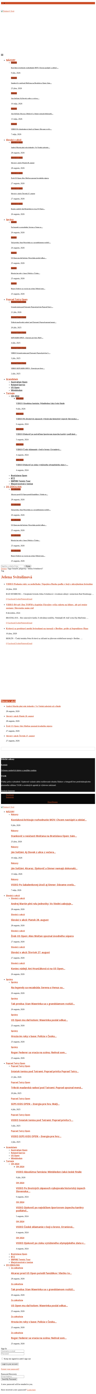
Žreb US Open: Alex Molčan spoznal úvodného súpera (30, 178)
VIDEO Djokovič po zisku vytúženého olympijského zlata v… (42, 465)
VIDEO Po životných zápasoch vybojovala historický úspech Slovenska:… (47, 419)
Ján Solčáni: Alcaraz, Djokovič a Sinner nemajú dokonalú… (32, 114)
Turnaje (10, 393)
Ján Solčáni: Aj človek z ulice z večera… (25, 98)
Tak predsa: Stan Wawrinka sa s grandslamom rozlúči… (31, 242)
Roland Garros (18, 384)
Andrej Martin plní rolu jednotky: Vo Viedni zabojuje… (30, 147)
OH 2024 (15, 396)
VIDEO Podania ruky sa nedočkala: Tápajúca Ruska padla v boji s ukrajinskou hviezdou (49, 584)
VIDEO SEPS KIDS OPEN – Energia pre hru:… (28, 368)
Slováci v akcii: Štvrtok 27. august (23, 193)
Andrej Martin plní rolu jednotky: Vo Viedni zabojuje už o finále (33, 706)
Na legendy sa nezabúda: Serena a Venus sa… (27, 227)
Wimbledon (16, 390)
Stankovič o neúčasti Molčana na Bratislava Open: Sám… (31, 83)
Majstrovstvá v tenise (22, 483)
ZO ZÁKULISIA (14, 486)
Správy (10, 219)
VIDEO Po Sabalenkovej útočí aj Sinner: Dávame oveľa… (31, 129)
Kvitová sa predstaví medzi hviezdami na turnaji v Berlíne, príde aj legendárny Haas (47, 628)
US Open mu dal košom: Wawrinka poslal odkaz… (28, 258)
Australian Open (19, 382)
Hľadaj (28, 566)
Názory (14, 63)
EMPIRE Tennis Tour (20, 481)
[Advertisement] (48, 31)
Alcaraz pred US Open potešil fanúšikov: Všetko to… (29, 494)
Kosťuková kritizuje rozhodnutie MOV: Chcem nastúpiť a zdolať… (34, 68)
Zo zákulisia (16, 489)
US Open (15, 387)
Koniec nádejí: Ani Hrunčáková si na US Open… (28, 209)
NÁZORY (10, 60)
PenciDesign (53, 802)
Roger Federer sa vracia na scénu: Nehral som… (28, 289)
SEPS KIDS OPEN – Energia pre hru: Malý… (27, 338)
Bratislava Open (19, 475)
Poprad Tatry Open (17, 299)
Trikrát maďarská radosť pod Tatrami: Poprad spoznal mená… (33, 322)
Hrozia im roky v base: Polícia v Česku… (25, 273)
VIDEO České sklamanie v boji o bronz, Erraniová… (38, 449)
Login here (31, 1390)
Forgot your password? (10, 1369)
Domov (4, 569)
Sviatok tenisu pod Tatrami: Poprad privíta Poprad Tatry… (32, 307)
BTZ (13, 478)
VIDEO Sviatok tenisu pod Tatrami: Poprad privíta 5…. (30, 353)
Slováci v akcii (13, 139)
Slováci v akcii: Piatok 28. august (22, 163)
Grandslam (12, 379)
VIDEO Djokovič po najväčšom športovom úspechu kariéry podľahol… (46, 434)
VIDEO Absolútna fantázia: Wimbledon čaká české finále (40, 403)
